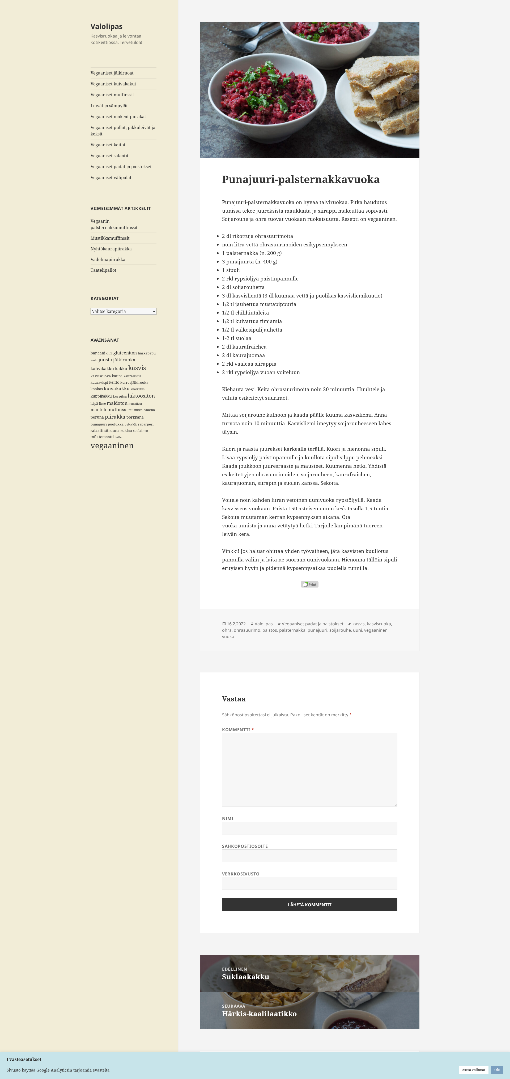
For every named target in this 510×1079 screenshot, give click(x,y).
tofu (94, 436)
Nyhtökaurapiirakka (111, 249)
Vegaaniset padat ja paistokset (121, 167)
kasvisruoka (101, 376)
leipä (94, 403)
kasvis (137, 367)
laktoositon (141, 395)
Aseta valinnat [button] (473, 1069)
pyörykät (131, 424)
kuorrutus (137, 389)
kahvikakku (102, 368)
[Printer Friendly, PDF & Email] (309, 584)
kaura (117, 375)
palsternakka (292, 630)
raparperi (146, 424)
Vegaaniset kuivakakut (113, 84)
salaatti (97, 430)
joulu (94, 360)
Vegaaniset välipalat (111, 177)
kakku (121, 368)
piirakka (115, 416)
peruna (97, 417)
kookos (97, 388)
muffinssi (117, 409)
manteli (98, 409)
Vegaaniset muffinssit (112, 95)
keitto (114, 382)
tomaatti (106, 436)
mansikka (135, 404)
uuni (357, 630)
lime (102, 403)
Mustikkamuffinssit (110, 238)
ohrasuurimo (247, 630)
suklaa (126, 430)
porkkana (135, 417)
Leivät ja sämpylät (109, 106)
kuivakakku (117, 388)
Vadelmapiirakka (108, 259)
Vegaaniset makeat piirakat (118, 116)
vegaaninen (112, 445)
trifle (118, 437)
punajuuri (99, 424)
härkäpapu (147, 353)
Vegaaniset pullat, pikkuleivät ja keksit (123, 131)
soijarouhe (340, 630)
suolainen (140, 430)
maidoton (117, 403)
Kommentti (238, 730)
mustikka (136, 410)
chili (109, 353)
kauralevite (132, 376)
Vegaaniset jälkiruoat (112, 73)
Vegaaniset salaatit (110, 156)
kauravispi (99, 382)
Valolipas (106, 26)
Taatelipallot (103, 270)
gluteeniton (125, 353)
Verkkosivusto (241, 874)
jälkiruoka (124, 360)
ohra (227, 630)
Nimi (227, 818)
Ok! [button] (497, 1069)
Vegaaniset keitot (108, 145)
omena (149, 409)
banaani (98, 352)
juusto (105, 359)
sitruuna (112, 430)
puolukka (116, 424)
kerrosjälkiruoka (134, 382)
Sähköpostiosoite (245, 846)
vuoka (228, 636)
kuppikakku (101, 396)
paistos (269, 630)
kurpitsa (120, 396)
